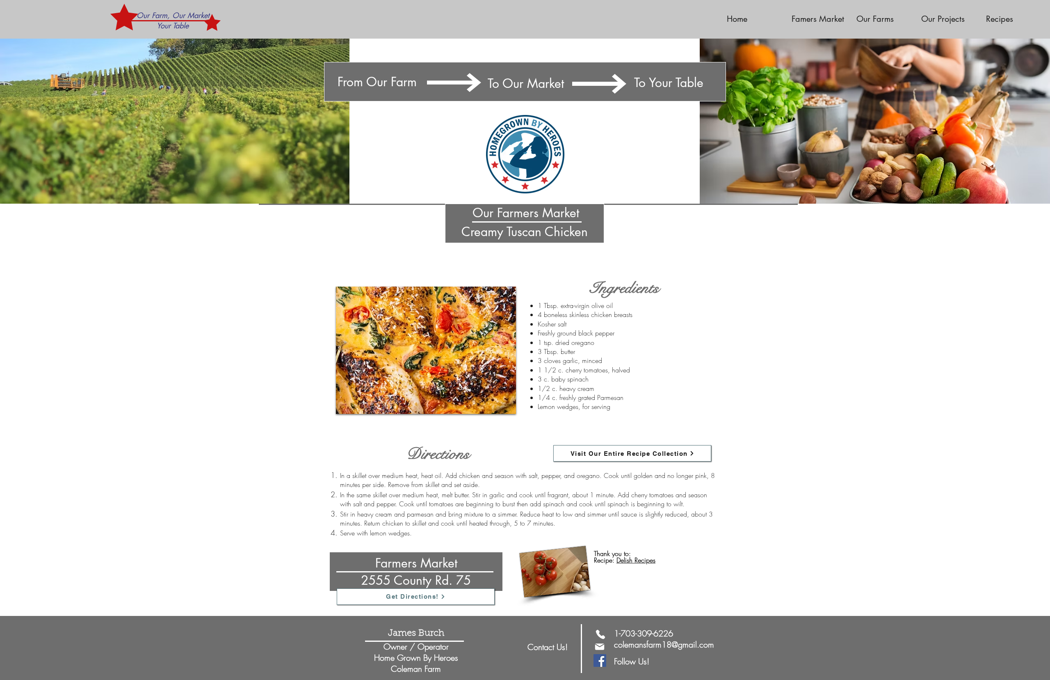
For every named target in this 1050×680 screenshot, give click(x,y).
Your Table (173, 25)
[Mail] (599, 646)
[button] (882, 19)
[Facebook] (599, 660)
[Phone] (600, 634)
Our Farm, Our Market (173, 15)
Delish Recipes (635, 560)
